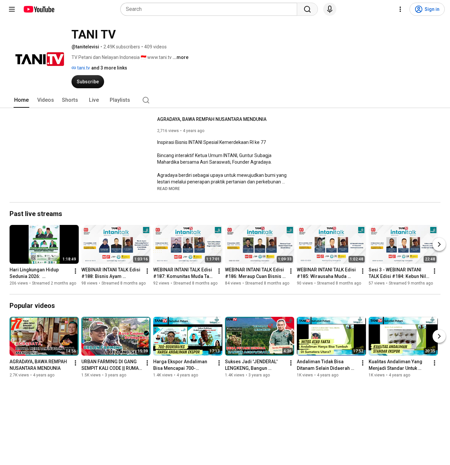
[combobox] (210, 9)
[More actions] (75, 271)
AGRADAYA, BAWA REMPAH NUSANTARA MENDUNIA (212, 119)
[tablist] (225, 100)
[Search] (307, 9)
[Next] (439, 244)
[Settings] (400, 9)
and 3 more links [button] (109, 67)
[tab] (21, 100)
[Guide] (12, 9)
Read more (168, 188)
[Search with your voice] (329, 9)
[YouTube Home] (38, 9)
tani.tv (83, 67)
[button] (168, 188)
